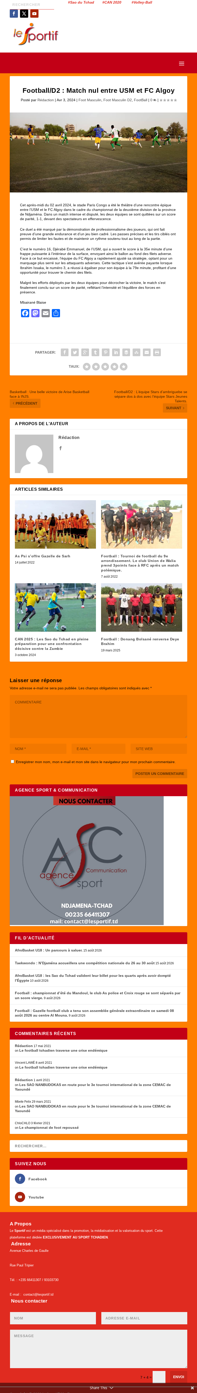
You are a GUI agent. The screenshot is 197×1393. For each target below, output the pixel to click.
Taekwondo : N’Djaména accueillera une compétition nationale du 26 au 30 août (85, 963)
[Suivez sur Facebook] (14, 13)
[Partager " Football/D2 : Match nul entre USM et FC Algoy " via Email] (147, 352)
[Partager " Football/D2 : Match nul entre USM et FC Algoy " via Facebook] (65, 352)
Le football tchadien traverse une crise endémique (63, 1050)
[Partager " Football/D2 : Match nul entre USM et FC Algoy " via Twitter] (75, 352)
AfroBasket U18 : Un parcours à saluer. (49, 950)
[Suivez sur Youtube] (34, 13)
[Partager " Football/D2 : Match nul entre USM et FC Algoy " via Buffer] (126, 352)
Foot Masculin (89, 100)
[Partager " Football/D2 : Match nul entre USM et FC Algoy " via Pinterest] (106, 352)
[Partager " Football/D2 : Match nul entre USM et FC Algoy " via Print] (157, 352)
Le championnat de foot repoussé (49, 1127)
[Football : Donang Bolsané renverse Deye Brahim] (141, 607)
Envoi (178, 1377)
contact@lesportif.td (38, 1294)
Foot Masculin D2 (117, 100)
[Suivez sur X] (24, 13)
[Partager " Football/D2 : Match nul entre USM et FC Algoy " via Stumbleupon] (136, 352)
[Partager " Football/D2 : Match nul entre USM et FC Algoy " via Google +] (85, 352)
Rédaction (45, 100)
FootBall (140, 100)
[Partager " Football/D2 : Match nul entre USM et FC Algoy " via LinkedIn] (116, 352)
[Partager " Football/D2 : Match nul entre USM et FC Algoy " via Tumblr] (95, 352)
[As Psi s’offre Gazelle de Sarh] (55, 524)
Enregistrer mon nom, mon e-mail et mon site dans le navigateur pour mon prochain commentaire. (96, 762)
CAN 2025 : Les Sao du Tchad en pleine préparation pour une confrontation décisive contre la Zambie (52, 643)
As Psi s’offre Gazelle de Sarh (42, 556)
